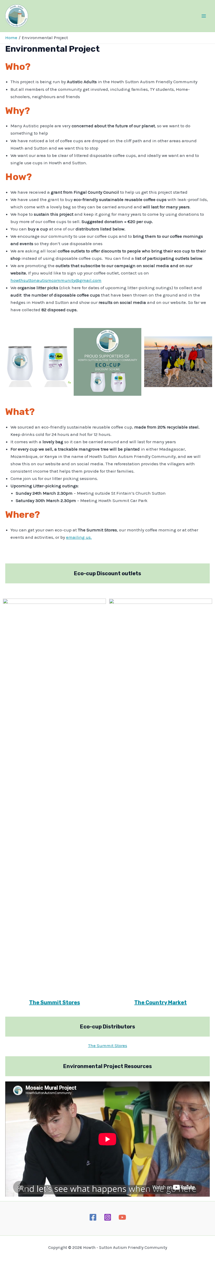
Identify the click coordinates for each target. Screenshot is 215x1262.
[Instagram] (107, 1217)
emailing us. (79, 537)
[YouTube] (122, 1217)
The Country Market (160, 1002)
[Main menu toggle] (204, 16)
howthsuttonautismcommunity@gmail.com (55, 280)
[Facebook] (93, 1217)
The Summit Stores (54, 1002)
